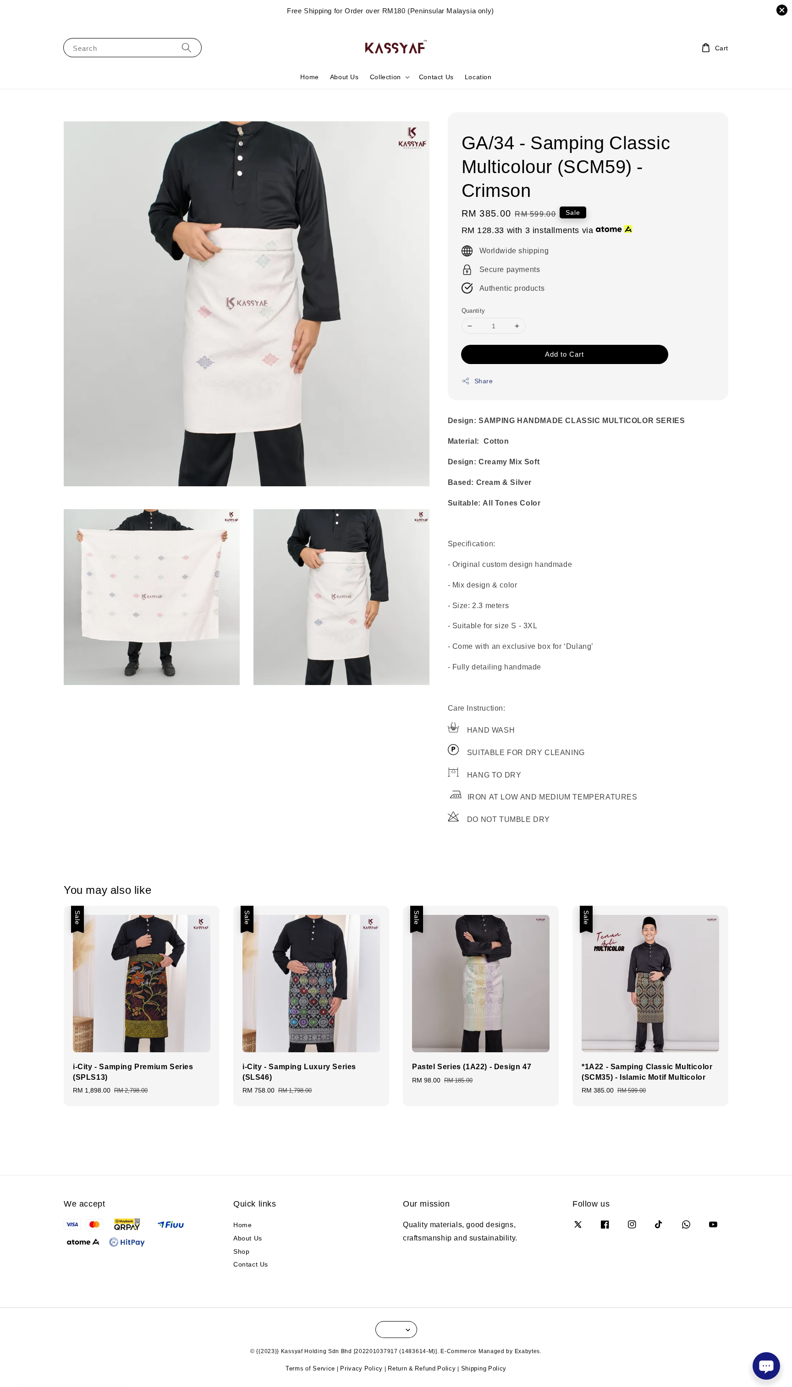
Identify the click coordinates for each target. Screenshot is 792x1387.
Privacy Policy (361, 1368)
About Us (344, 76)
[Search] (186, 47)
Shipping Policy (484, 1368)
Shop (241, 1251)
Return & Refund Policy (422, 1368)
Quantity (473, 310)
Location (478, 76)
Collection (385, 77)
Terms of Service (310, 1368)
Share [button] (483, 380)
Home (309, 76)
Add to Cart (564, 354)
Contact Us (436, 76)
